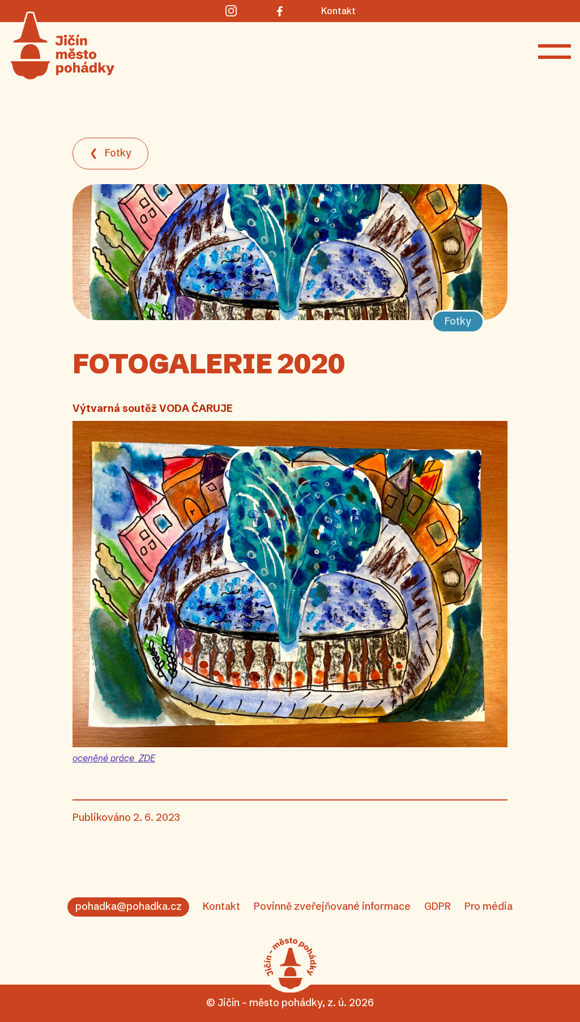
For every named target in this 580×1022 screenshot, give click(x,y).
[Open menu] (554, 51)
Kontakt (221, 906)
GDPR (437, 906)
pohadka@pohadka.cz (128, 906)
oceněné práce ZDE (113, 758)
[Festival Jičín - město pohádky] (290, 963)
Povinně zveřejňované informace (332, 906)
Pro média (488, 906)
